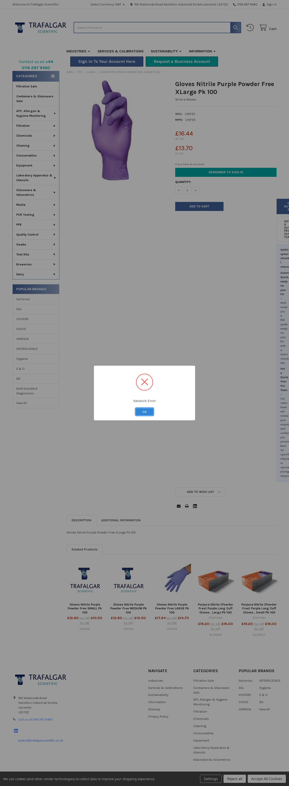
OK (144, 412)
